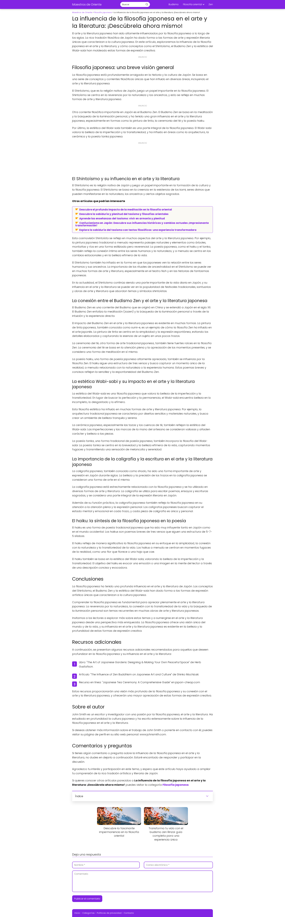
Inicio (77, 913)
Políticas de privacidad (109, 913)
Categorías (88, 913)
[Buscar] (147, 4)
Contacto (129, 913)
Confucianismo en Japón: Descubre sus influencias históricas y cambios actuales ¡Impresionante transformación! (142, 224)
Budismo (174, 4)
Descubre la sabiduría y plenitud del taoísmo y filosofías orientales (123, 213)
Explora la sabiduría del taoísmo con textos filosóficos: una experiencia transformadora (137, 229)
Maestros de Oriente (87, 4)
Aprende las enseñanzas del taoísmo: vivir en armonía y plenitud (122, 218)
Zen (211, 4)
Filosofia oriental (192, 4)
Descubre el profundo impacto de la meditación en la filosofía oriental (125, 209)
